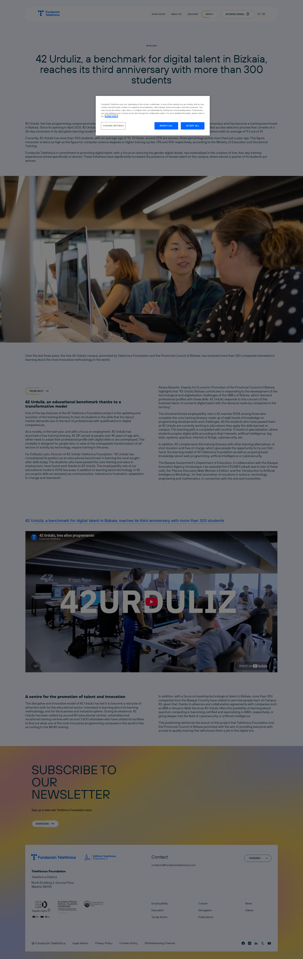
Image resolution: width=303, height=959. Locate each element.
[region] (153, 115)
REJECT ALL (166, 126)
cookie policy (111, 116)
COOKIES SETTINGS (113, 126)
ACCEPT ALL (192, 126)
